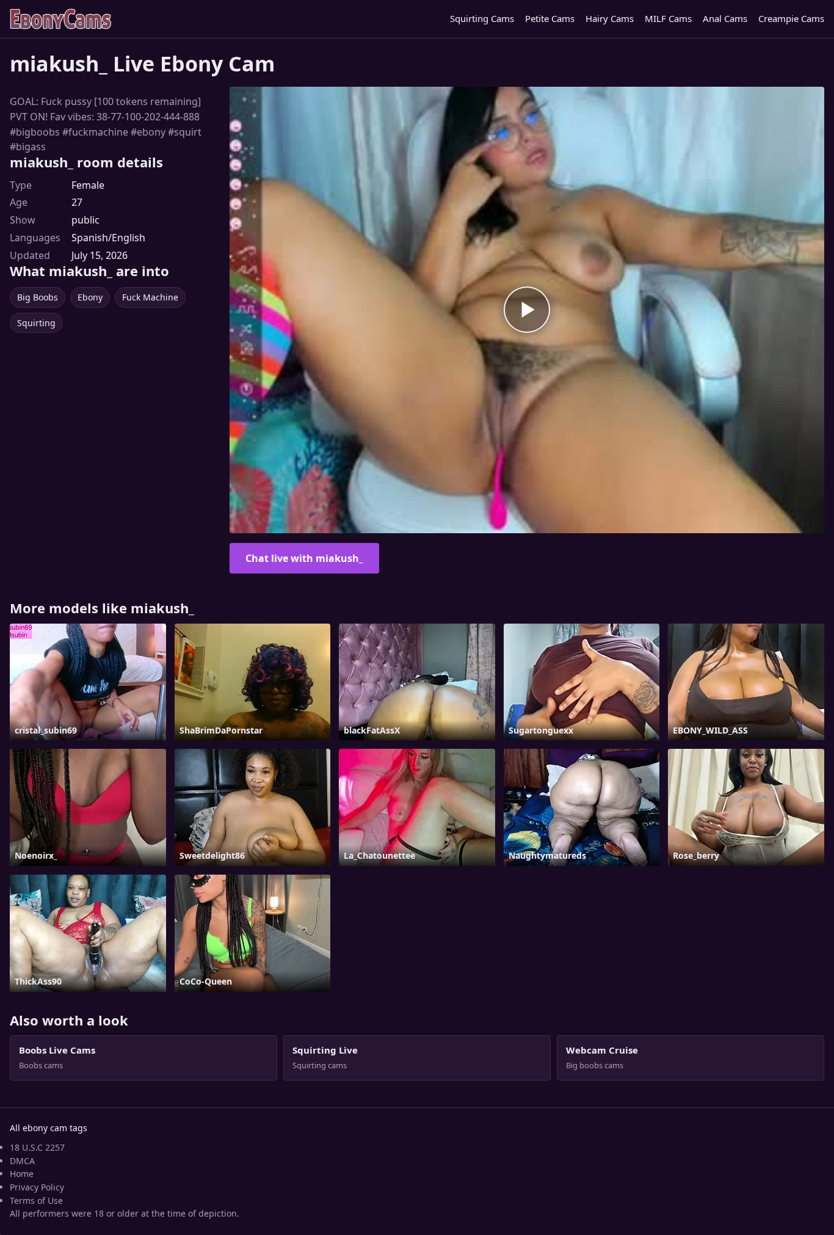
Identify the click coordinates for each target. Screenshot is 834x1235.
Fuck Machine (150, 297)
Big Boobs (37, 297)
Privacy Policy (37, 1187)
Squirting (36, 323)
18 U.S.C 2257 (37, 1147)
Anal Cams (725, 18)
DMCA (22, 1161)
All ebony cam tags (48, 1128)
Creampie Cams (791, 18)
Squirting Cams (482, 18)
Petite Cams (550, 18)
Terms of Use (36, 1200)
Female (87, 185)
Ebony (90, 297)
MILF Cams (668, 18)
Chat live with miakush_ (304, 558)
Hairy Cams (610, 18)
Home (22, 1173)
